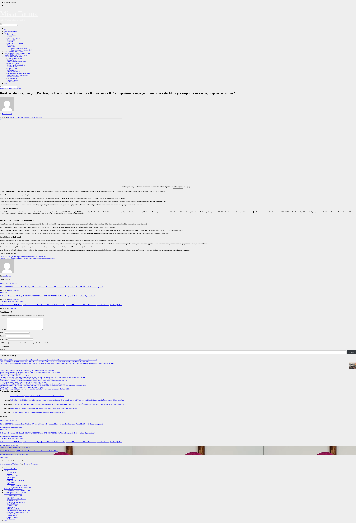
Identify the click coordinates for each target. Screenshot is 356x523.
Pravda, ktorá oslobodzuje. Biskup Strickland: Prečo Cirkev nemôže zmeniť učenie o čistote (27, 370)
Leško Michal (11, 70)
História (9, 36)
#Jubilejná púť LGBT (13, 117)
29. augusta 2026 (5, 445)
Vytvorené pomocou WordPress (9, 464)
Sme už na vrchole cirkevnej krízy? (10, 374)
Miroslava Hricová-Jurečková (19, 454)
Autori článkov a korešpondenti (13, 56)
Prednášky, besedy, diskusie (15, 43)
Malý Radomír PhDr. (13, 72)
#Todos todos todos (36, 117)
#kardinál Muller (25, 117)
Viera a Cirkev (11, 35)
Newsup (26, 464)
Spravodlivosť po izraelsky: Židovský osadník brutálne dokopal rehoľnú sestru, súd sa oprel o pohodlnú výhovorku (33, 380)
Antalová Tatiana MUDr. (14, 58)
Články (6, 33)
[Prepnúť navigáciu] (0, 23)
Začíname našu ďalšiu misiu (19, 48)
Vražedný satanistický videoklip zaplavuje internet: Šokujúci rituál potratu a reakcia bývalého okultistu (30, 372)
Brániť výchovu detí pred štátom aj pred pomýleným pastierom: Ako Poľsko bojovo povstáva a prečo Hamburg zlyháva (35, 389)
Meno (2, 332)
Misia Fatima (19, 14)
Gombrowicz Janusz (13, 63)
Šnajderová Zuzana (13, 77)
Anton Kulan (12, 308)
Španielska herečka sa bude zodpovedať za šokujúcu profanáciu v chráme (21, 387)
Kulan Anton (11, 82)
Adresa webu (4, 339)
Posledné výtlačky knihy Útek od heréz (15, 55)
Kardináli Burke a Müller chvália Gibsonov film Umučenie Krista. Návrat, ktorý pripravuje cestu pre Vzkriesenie (33, 384)
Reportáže (10, 41)
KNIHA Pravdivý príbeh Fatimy (13, 51)
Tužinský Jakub (12, 78)
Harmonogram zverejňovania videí (21, 50)
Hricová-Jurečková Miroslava (16, 65)
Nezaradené (10, 45)
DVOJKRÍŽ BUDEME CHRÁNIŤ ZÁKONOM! (15, 375)
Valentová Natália (12, 80)
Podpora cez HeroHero (10, 31)
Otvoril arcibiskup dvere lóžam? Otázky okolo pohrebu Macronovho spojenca (23, 382)
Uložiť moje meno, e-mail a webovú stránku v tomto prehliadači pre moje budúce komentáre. (29, 343)
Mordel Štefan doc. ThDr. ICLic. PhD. (18, 73)
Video (5, 30)
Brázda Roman (11, 60)
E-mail (2, 336)
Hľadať (2, 349)
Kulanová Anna (12, 68)
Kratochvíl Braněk (12, 66)
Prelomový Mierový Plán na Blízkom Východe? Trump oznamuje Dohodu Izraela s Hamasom (27, 258)
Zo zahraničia (11, 40)
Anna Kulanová (7, 114)
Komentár (3, 329)
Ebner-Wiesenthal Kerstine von (16, 61)
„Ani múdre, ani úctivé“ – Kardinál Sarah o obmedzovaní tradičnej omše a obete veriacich (26, 379)
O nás (5, 83)
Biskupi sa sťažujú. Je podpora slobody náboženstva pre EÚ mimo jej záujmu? (23, 256)
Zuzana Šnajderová (13, 290)
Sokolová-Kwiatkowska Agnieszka (17, 75)
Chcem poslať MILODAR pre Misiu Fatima (17, 53)
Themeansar (34, 464)
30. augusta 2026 (5, 427)
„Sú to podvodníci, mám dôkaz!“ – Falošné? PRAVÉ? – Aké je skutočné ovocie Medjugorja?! (37, 412)
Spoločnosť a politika (13, 38)
